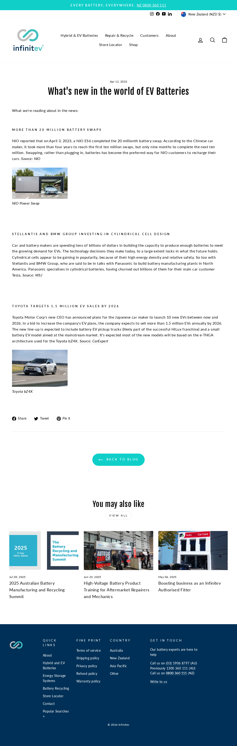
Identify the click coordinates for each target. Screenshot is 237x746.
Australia (116, 650)
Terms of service (88, 650)
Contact (49, 704)
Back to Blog (122, 459)
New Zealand (120, 658)
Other (114, 673)
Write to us (158, 682)
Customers (149, 35)
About (171, 35)
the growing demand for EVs (36, 251)
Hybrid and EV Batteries (54, 665)
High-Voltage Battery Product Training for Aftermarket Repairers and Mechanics (117, 589)
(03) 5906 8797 (178, 663)
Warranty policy (88, 681)
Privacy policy (86, 666)
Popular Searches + (56, 713)
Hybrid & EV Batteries (79, 35)
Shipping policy (87, 658)
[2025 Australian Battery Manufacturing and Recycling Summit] (44, 550)
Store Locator (110, 44)
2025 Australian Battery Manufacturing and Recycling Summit (37, 589)
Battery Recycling (56, 688)
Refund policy (86, 673)
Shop (133, 44)
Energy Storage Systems (54, 678)
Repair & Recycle (119, 35)
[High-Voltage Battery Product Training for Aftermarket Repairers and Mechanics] (118, 550)
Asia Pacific (118, 666)
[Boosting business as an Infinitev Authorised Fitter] (193, 550)
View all (118, 515)
